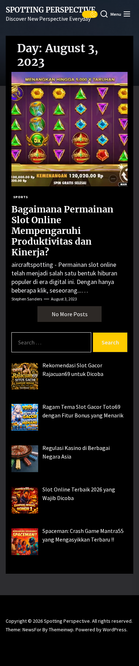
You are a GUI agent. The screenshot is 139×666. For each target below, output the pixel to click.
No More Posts (70, 314)
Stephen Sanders (26, 299)
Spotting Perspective (51, 10)
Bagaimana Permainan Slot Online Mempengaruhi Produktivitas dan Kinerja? (62, 231)
